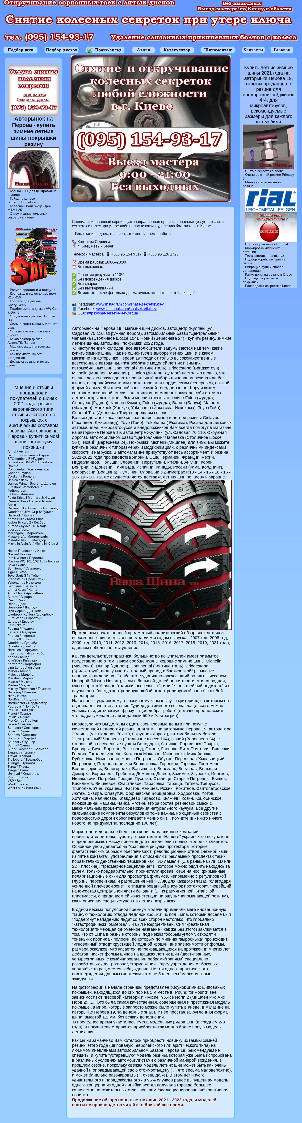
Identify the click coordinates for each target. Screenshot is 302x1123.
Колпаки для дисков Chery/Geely (24, 303)
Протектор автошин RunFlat (266, 244)
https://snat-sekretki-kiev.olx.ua (112, 313)
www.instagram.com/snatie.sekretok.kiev (130, 304)
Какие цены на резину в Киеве (268, 274)
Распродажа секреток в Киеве (268, 286)
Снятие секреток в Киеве (264, 171)
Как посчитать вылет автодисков (25, 356)
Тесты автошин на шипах (264, 255)
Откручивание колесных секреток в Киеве (27, 215)
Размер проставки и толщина (32, 290)
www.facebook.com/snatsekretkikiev (126, 309)
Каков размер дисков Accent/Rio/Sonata (25, 340)
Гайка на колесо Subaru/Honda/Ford (22, 200)
